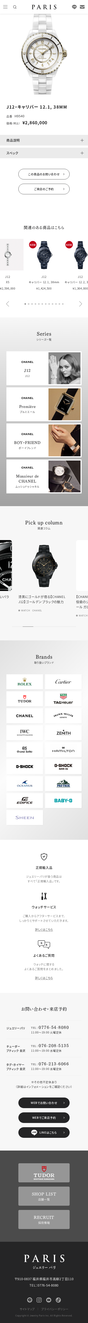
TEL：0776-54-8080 (44, 1285)
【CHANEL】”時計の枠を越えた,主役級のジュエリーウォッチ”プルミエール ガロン (43, 601)
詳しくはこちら (44, 929)
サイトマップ (27, 1309)
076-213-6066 (54, 1063)
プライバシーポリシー (55, 1309)
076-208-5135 (54, 1045)
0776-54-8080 (54, 1027)
